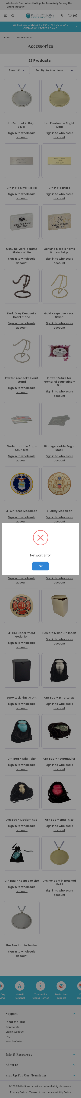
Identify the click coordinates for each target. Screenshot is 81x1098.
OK (40, 566)
